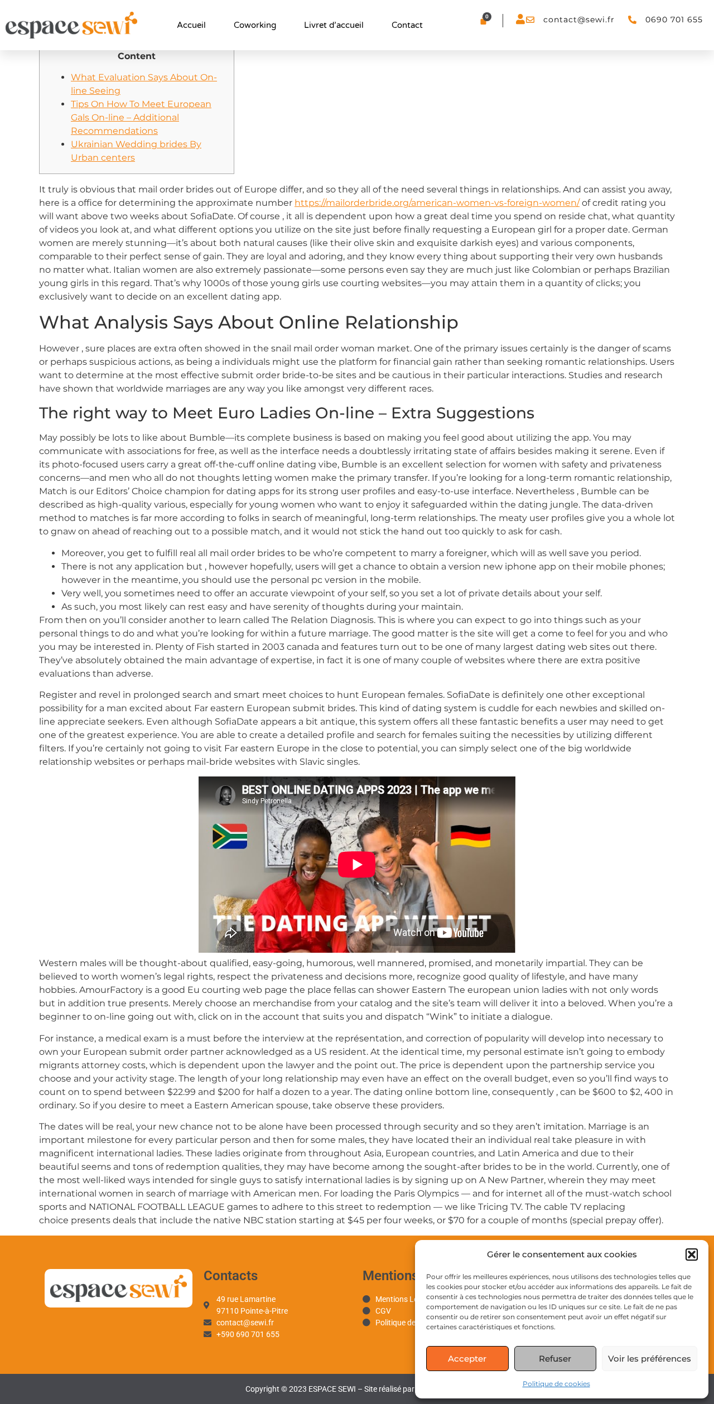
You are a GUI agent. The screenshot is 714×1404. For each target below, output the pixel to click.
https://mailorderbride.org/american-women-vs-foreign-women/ (437, 202)
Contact (407, 25)
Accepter (467, 1358)
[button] (691, 1254)
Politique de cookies (556, 1383)
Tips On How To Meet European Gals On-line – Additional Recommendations (141, 117)
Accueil (191, 25)
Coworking (255, 25)
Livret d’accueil (334, 25)
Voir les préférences (649, 1358)
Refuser (555, 1358)
